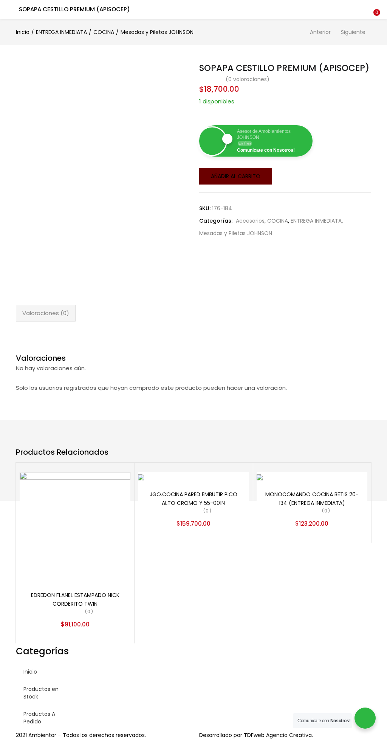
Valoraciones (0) (45, 313)
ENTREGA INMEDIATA (61, 32)
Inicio (22, 32)
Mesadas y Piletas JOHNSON (157, 32)
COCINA (103, 32)
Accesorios (250, 221)
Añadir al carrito (235, 176)
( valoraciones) (247, 79)
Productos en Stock (41, 692)
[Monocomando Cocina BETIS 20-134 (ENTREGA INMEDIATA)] (260, 477)
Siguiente (353, 32)
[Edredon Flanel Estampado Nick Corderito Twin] (75, 527)
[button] (375, 5)
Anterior (320, 32)
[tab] (46, 313)
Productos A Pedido (39, 717)
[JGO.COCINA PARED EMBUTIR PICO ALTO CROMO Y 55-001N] (141, 477)
